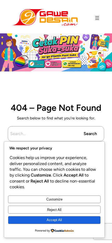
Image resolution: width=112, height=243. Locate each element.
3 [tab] (60, 58)
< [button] (90, 60)
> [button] (100, 60)
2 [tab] (53, 58)
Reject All (54, 210)
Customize (54, 199)
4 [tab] (67, 58)
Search (90, 133)
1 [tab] (46, 58)
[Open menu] (97, 18)
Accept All (54, 220)
